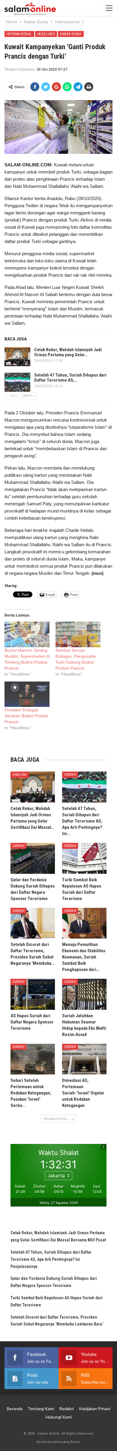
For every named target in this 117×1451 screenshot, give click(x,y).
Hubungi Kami (59, 1416)
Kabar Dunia (71, 34)
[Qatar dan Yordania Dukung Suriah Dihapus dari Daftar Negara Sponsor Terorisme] (32, 858)
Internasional (19, 34)
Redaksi (66, 1408)
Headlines (46, 34)
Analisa (20, 774)
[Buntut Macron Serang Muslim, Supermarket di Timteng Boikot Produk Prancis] (27, 634)
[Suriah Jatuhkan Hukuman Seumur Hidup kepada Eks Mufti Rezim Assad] (84, 994)
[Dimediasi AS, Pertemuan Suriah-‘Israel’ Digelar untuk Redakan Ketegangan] (84, 1059)
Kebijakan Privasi (94, 1408)
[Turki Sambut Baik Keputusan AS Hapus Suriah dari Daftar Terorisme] (84, 858)
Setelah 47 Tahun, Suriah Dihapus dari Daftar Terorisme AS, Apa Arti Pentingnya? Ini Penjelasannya (51, 1259)
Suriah (70, 774)
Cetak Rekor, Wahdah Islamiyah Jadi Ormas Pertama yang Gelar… (68, 352)
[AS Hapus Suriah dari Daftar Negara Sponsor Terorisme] (32, 994)
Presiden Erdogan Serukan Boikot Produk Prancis (26, 715)
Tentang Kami (41, 1408)
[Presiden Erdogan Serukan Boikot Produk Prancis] (27, 694)
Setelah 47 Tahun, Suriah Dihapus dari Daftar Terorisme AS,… (70, 377)
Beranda (14, 1408)
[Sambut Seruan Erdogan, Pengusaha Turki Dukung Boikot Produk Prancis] (78, 634)
